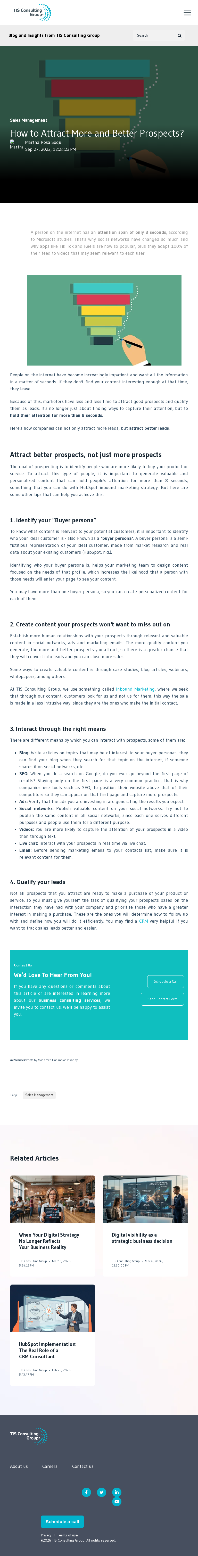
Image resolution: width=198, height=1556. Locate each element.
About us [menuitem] (19, 1466)
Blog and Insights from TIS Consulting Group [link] (54, 35)
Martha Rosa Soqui (43, 142)
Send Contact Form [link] (162, 999)
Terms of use (67, 1535)
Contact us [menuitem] (83, 1466)
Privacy (46, 1535)
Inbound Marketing (135, 689)
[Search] (180, 35)
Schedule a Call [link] (165, 981)
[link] (28, 1436)
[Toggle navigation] (187, 12)
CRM (144, 921)
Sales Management (28, 120)
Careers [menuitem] (49, 1466)
